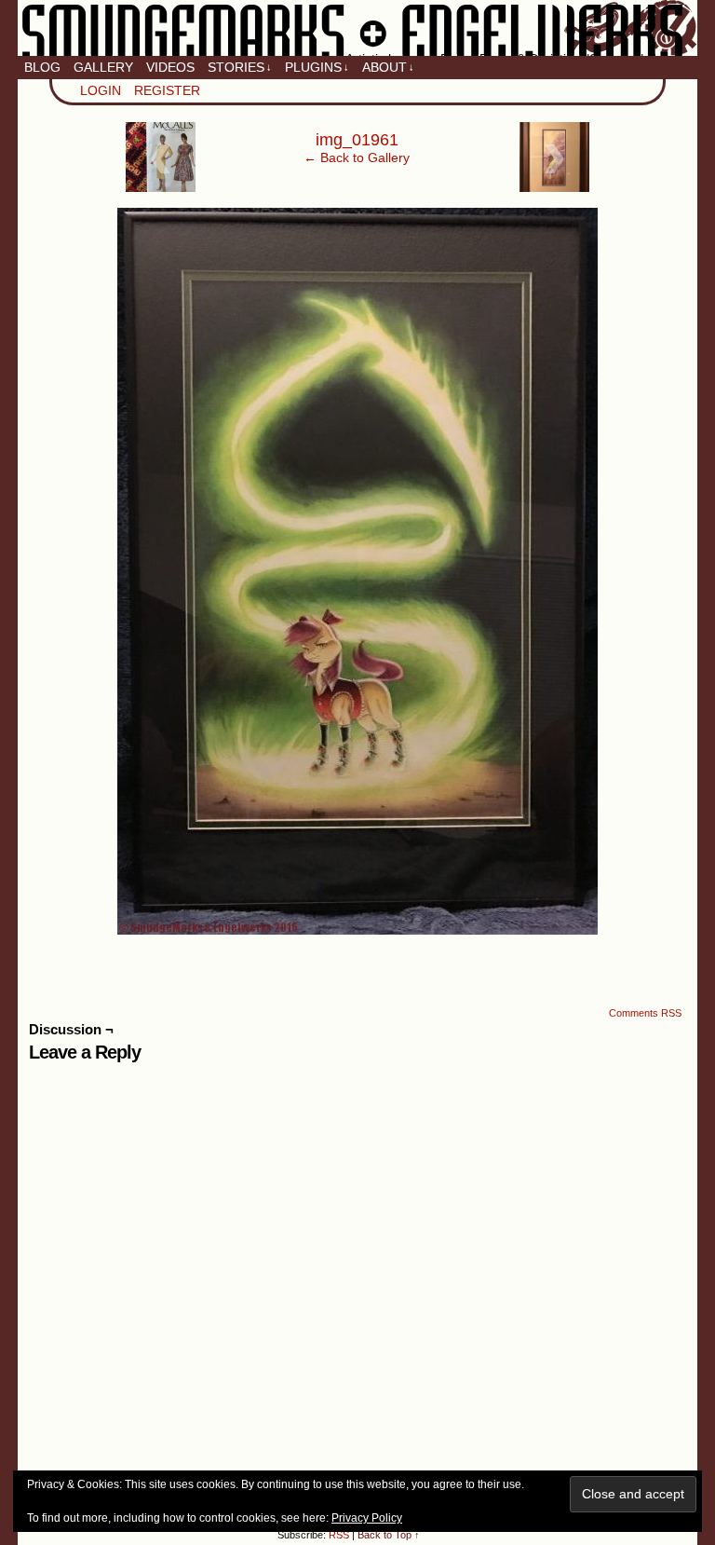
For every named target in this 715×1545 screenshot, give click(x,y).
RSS (339, 1534)
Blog (42, 67)
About (388, 67)
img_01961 (357, 139)
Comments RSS (645, 1013)
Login (100, 90)
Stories (240, 67)
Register (167, 90)
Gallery (103, 67)
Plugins (317, 67)
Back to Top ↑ (389, 1534)
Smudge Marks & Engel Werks (357, 28)
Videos (170, 67)
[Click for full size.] (357, 930)
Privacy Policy (366, 1517)
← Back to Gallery (357, 157)
